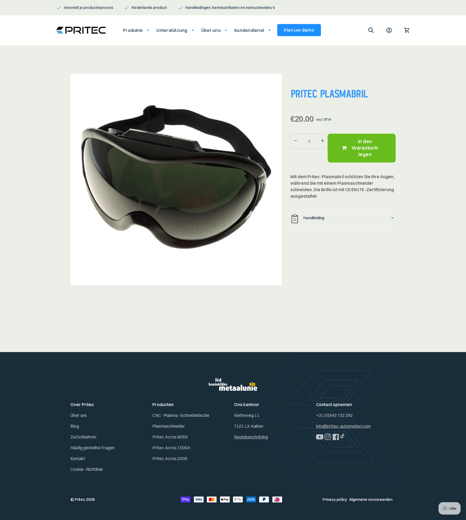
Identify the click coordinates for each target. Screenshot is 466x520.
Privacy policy (335, 499)
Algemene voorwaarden (370, 499)
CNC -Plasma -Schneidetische (180, 415)
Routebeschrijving (251, 437)
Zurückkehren (83, 437)
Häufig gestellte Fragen (92, 447)
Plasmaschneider (168, 426)
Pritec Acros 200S (169, 458)
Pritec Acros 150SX (171, 447)
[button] (134, 30)
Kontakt (77, 458)
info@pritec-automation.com (343, 426)
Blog (74, 426)
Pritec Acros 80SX (170, 437)
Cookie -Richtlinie (86, 469)
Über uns (78, 415)
